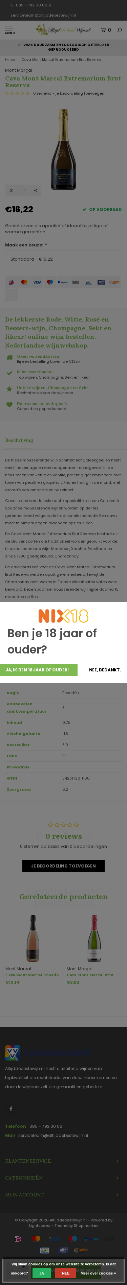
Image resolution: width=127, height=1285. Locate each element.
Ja (41, 1273)
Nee (65, 1273)
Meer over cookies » (98, 1273)
